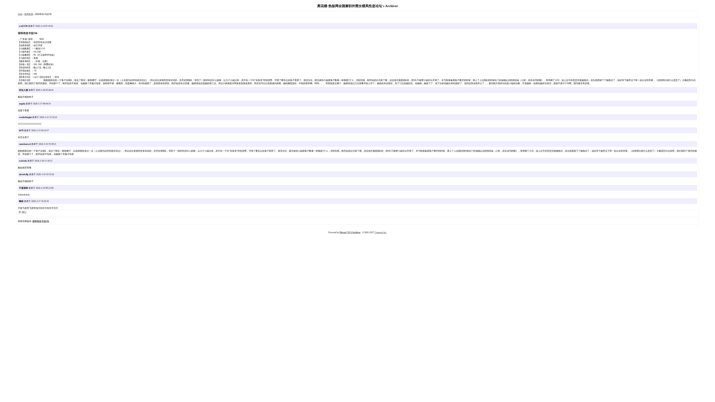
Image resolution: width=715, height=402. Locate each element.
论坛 (20, 14)
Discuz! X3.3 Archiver (350, 232)
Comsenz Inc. (381, 232)
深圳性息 (28, 14)
